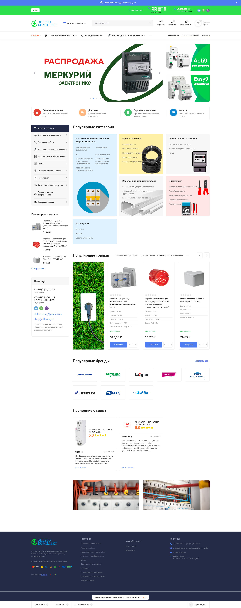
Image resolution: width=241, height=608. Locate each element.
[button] (90, 98)
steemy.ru (44, 575)
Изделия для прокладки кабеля (139, 181)
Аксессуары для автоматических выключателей (102, 161)
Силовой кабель (129, 144)
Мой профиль (131, 546)
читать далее (80, 467)
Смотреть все (37, 269)
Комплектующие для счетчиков (182, 149)
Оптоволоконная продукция (92, 572)
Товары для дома (87, 580)
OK (144, 597)
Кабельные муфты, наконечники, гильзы (139, 162)
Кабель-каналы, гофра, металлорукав (138, 187)
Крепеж (79, 234)
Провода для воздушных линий (135, 153)
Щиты (83, 560)
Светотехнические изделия (91, 564)
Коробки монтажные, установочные (137, 198)
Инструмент (175, 181)
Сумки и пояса (175, 204)
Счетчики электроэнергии (183, 138)
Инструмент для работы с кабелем (183, 187)
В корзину (118, 345)
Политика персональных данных (43, 562)
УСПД (171, 153)
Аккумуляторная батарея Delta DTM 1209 (147, 423)
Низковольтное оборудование (92, 556)
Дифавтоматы (101, 147)
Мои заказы (130, 550)
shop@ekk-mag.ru (179, 552)
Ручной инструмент (177, 191)
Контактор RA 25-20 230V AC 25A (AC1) (100, 430)
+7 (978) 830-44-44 (184, 9)
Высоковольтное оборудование (93, 576)
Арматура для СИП (130, 157)
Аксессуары (82, 223)
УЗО (77, 154)
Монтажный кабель (130, 149)
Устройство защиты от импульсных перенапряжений (84, 161)
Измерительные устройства (180, 195)
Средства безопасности (178, 200)
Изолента (80, 229)
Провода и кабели (131, 138)
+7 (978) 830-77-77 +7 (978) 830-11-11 (158, 9)
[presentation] (34, 73)
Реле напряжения (102, 154)
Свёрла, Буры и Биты (84, 238)
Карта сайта (62, 562)
